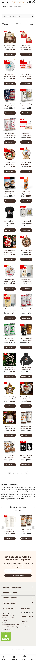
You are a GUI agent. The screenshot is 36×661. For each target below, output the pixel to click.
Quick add (9, 54)
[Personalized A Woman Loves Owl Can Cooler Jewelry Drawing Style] (26, 271)
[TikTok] (27, 612)
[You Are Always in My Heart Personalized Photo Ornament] (26, 388)
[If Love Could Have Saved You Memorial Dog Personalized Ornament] (26, 153)
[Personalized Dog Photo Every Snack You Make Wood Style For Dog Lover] (26, 95)
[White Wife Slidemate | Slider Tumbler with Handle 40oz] (9, 520)
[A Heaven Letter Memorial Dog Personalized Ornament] (9, 36)
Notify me (26, 142)
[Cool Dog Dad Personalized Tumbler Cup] (9, 447)
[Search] (18, 16)
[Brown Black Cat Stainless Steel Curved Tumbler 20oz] (26, 329)
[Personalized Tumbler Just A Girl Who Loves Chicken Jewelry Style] (26, 300)
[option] (9, 527)
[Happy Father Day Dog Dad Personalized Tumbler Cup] (9, 95)
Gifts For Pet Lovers (15, 7)
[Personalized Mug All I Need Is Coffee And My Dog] (26, 447)
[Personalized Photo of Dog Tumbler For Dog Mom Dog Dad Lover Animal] (9, 183)
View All (18, 511)
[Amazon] (32, 613)
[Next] (26, 473)
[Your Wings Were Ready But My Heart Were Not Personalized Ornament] (26, 241)
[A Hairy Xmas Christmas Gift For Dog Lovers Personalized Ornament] (9, 153)
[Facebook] (22, 612)
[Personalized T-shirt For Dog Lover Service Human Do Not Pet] (9, 212)
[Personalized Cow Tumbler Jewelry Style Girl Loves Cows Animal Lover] (9, 329)
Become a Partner (18, 576)
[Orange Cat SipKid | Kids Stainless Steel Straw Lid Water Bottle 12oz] (26, 183)
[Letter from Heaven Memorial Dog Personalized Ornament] (26, 36)
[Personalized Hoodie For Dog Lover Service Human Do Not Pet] (26, 359)
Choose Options (10, 113)
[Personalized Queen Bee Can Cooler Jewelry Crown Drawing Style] (9, 300)
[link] (23, 658)
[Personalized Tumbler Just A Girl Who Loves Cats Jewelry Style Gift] (9, 124)
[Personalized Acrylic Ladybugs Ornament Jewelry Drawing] (9, 271)
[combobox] (16, 16)
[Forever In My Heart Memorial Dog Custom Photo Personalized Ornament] (9, 417)
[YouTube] (29, 612)
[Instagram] (24, 612)
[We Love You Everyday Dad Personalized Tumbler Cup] (26, 520)
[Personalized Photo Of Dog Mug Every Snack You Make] (26, 212)
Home (5, 7)
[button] (17, 24)
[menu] (3, 2)
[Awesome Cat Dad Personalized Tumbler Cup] (26, 417)
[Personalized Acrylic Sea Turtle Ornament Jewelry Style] (9, 66)
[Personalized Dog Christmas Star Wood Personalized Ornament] (9, 388)
